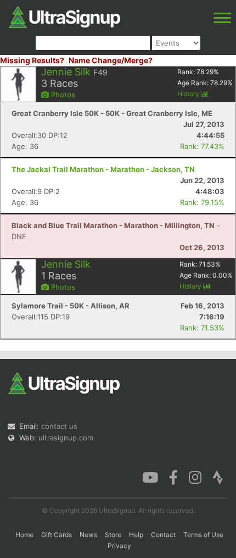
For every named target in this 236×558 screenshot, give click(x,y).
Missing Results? (32, 60)
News (88, 535)
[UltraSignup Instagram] (195, 476)
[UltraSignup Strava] (218, 476)
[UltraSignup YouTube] (150, 476)
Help (136, 535)
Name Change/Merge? (111, 60)
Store (113, 535)
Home (24, 535)
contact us (59, 426)
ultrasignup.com (65, 437)
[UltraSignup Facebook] (173, 476)
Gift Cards (56, 535)
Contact (163, 535)
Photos (62, 94)
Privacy (119, 546)
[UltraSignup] (64, 16)
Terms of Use (203, 535)
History (189, 94)
